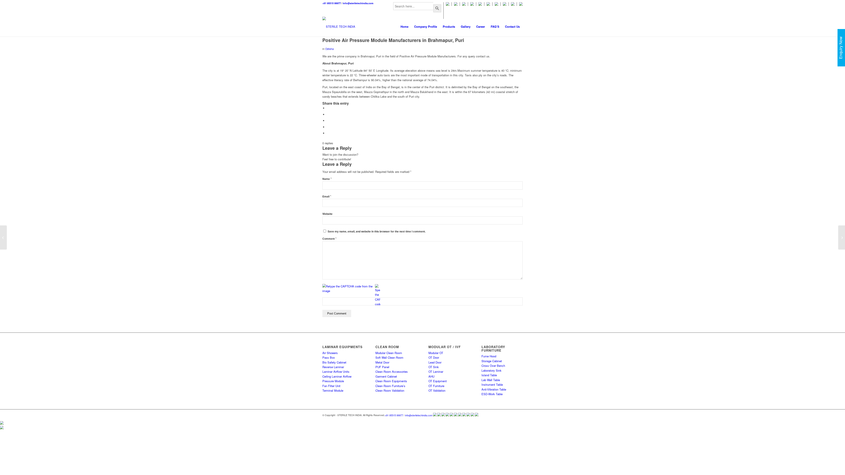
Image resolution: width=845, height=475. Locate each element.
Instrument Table (492, 384)
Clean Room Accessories (391, 371)
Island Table (489, 375)
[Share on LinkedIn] (328, 133)
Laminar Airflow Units (335, 371)
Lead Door (434, 362)
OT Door (433, 357)
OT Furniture (436, 386)
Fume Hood (488, 356)
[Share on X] (328, 114)
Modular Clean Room (388, 353)
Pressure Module (333, 381)
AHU (431, 376)
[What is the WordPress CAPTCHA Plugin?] (348, 288)
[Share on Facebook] (328, 108)
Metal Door (382, 362)
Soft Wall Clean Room (389, 357)
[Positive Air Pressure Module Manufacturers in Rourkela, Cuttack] (3, 237)
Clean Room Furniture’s (390, 386)
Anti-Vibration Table (493, 389)
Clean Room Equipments (391, 381)
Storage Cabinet (491, 361)
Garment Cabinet (386, 376)
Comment (329, 239)
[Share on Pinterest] (328, 127)
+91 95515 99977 (331, 3)
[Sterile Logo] (338, 27)
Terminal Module (332, 390)
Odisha (329, 49)
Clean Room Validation (389, 390)
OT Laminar (435, 371)
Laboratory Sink (491, 370)
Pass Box (328, 357)
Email (326, 196)
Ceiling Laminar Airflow (336, 376)
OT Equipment (437, 381)
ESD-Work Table (492, 394)
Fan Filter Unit (331, 386)
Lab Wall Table (490, 380)
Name (327, 179)
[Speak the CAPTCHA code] (377, 295)
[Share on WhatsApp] (328, 121)
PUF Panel (382, 367)
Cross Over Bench (493, 366)
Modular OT (435, 353)
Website (327, 214)
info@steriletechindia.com (358, 3)
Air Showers (330, 353)
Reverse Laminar (333, 367)
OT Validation (436, 390)
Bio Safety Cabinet (334, 362)
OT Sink (433, 367)
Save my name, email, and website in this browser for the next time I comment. (377, 231)
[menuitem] (417, 10)
